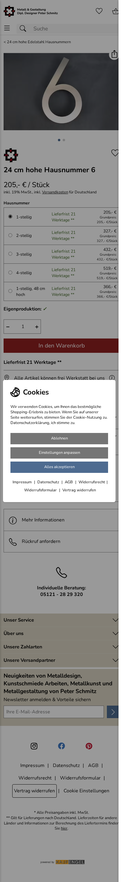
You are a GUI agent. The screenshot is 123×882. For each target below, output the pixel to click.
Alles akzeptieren (59, 467)
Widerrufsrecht (92, 482)
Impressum (23, 482)
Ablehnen (59, 438)
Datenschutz (48, 482)
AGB (69, 482)
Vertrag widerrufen (79, 490)
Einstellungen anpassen (59, 452)
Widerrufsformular (41, 490)
